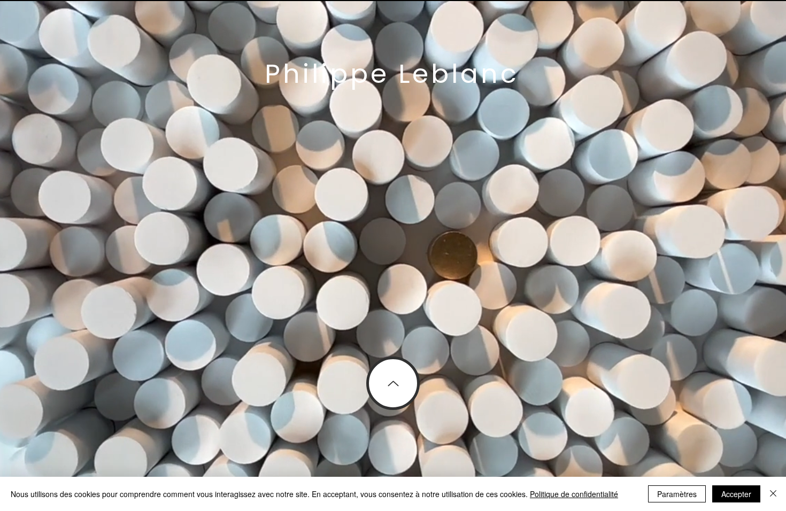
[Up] (393, 383)
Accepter (736, 494)
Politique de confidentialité (574, 494)
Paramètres (677, 494)
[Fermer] (773, 493)
